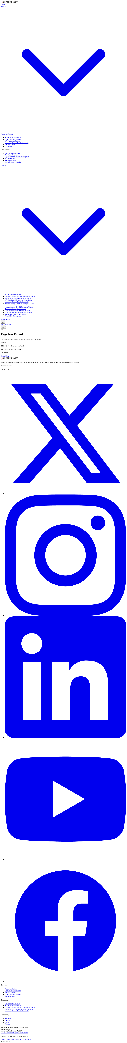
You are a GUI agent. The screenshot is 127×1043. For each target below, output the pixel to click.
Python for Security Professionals (15, 309)
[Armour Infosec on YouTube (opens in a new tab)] (65, 859)
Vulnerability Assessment (13, 153)
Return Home (5, 356)
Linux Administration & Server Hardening (18, 310)
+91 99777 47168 (6, 1033)
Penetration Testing (7, 134)
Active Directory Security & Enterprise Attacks (19, 303)
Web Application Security (13, 139)
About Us (8, 1018)
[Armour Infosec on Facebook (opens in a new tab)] (65, 981)
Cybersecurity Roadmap (12, 1004)
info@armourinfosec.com (20, 1033)
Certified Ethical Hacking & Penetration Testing (20, 296)
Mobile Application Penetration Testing (17, 143)
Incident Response (10, 158)
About (3, 319)
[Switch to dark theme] (3, 322)
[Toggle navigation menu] (5, 328)
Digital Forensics (10, 996)
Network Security (10, 144)
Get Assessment (6, 324)
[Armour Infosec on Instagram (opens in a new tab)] (65, 615)
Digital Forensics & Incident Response (17, 157)
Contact (7, 319)
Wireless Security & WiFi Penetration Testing (19, 307)
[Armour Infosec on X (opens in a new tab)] (65, 493)
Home (3, 4)
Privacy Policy (16, 1039)
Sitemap (7, 1024)
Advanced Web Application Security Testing (19, 298)
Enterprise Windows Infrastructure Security (18, 312)
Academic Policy (27, 1039)
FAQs (7, 1022)
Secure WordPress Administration (15, 314)
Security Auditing (10, 160)
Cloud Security (9, 146)
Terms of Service (6, 1039)
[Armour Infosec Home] (9, 3)
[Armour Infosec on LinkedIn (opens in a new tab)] (65, 737)
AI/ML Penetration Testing (13, 137)
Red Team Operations (11, 155)
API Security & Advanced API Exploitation (18, 300)
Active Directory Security (13, 162)
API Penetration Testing (12, 141)
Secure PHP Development (13, 316)
